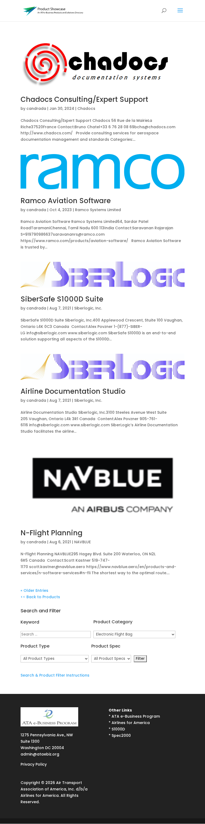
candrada (36, 108)
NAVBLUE (82, 542)
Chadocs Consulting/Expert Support (84, 99)
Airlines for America (131, 722)
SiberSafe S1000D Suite (62, 299)
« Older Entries (34, 590)
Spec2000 (121, 735)
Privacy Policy (34, 764)
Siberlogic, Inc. (88, 308)
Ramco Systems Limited (98, 209)
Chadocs (86, 108)
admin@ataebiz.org (40, 754)
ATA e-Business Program (136, 716)
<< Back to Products (40, 597)
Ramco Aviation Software (66, 201)
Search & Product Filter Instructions (55, 675)
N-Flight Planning (51, 533)
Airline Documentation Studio (73, 391)
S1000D (118, 729)
